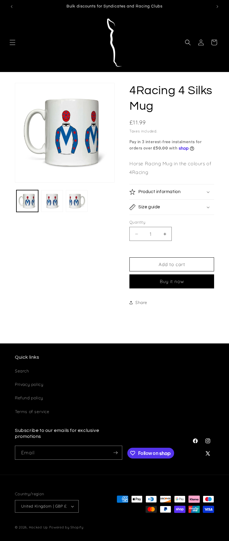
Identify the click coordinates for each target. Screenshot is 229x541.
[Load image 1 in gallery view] (27, 201)
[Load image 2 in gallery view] (52, 201)
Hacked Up (38, 527)
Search (22, 371)
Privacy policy (29, 384)
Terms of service (32, 411)
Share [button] (141, 302)
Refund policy (29, 398)
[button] (12, 42)
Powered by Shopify (66, 527)
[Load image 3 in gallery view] (77, 201)
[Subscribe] (115, 453)
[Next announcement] (217, 6)
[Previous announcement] (11, 6)
